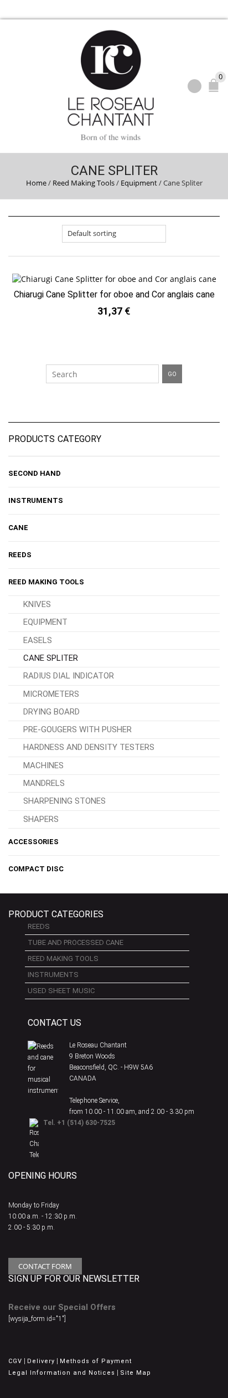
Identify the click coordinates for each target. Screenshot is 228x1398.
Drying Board (51, 712)
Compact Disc (36, 869)
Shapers (41, 819)
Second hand (34, 473)
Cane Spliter (50, 658)
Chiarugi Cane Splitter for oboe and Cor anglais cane (114, 294)
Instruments (35, 500)
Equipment (139, 183)
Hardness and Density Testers (88, 747)
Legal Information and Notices (61, 1372)
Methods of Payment (96, 1361)
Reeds (20, 555)
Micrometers (51, 694)
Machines (43, 765)
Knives (37, 604)
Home (36, 183)
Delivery (41, 1361)
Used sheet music (61, 990)
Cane (18, 527)
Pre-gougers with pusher (77, 729)
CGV (15, 1361)
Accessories (33, 841)
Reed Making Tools (84, 183)
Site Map (135, 1372)
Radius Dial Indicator (68, 676)
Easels (37, 640)
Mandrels (44, 783)
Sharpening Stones (64, 801)
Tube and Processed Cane (75, 942)
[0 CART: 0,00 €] (215, 90)
